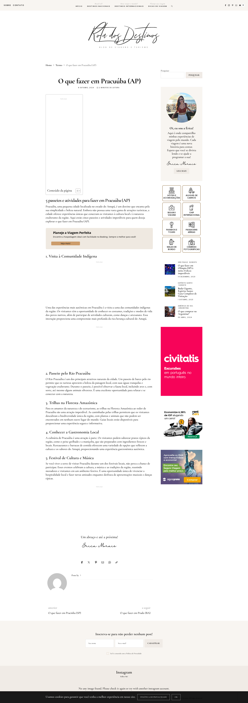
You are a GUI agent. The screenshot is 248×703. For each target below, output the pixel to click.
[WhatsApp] (109, 562)
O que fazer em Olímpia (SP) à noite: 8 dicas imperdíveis (185, 269)
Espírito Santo (185, 283)
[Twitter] (89, 562)
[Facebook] (225, 5)
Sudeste (193, 262)
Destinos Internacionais (129, 5)
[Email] (102, 562)
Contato (18, 5)
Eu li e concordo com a (126, 653)
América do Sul (185, 306)
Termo (59, 65)
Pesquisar (165, 70)
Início (79, 6)
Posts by (75, 575)
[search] (172, 5)
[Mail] (236, 5)
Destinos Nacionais (98, 5)
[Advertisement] (63, 144)
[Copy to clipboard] (116, 562)
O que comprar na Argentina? (187, 312)
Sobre (7, 5)
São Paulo (183, 262)
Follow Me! (124, 677)
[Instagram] (229, 5)
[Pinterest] (233, 5)
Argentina (184, 308)
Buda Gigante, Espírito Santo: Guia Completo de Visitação (187, 292)
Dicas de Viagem (157, 5)
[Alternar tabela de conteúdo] (76, 190)
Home (49, 65)
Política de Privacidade (134, 653)
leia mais (181, 171)
